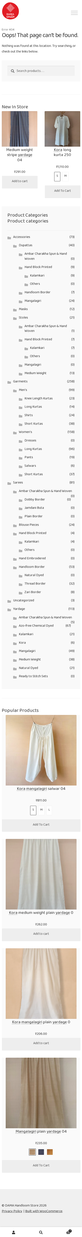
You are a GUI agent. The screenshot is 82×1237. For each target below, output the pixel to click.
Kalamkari (37, 276)
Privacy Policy (12, 1212)
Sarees (18, 483)
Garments (20, 382)
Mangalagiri (32, 302)
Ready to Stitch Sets (33, 677)
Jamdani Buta (34, 509)
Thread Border (35, 584)
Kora (22, 644)
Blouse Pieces (29, 526)
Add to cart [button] (20, 182)
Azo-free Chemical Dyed (36, 627)
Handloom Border (37, 293)
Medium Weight (35, 374)
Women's (25, 433)
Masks (23, 310)
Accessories (21, 238)
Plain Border (33, 517)
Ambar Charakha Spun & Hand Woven (45, 257)
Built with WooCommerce (43, 1212)
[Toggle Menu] (74, 21)
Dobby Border (34, 500)
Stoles (23, 318)
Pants (28, 458)
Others (35, 285)
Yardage (19, 610)
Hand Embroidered (32, 559)
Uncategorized (23, 601)
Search (41, 1232)
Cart (63, 1230)
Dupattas (25, 246)
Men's (23, 391)
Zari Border (32, 593)
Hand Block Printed (38, 268)
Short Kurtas (33, 425)
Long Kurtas (33, 408)
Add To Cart (62, 192)
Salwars (30, 467)
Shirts (28, 416)
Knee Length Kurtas (38, 399)
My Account (13, 1232)
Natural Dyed (34, 576)
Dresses (30, 441)
